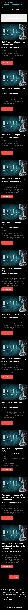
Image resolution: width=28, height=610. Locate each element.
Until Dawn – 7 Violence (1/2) (13, 359)
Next (16, 577)
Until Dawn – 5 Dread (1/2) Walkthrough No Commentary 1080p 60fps (13, 546)
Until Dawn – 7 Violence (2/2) (13, 315)
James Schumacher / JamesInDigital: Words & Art (11, 4)
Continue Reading (7, 62)
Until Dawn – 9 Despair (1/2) (13, 178)
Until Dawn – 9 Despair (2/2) (13, 135)
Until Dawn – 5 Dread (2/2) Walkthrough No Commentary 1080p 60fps (13, 497)
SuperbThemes (19, 607)
